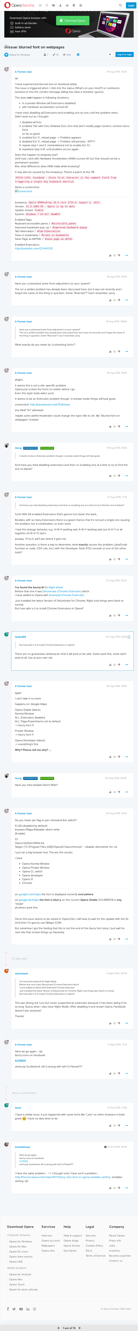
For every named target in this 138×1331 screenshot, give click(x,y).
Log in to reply (125, 54)
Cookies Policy (94, 1245)
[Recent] (47, 5)
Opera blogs (71, 1240)
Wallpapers (48, 1245)
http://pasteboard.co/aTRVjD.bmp (50, 404)
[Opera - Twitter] (14, 1309)
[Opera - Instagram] (34, 1309)
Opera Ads (48, 1250)
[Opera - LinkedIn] (28, 1309)
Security (91, 1235)
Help (67, 1227)
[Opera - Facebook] (8, 1309)
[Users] (60, 5)
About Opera (117, 1235)
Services (48, 1227)
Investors (114, 1250)
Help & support (73, 1235)
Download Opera (75, 20)
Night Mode (56, 587)
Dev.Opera (70, 1250)
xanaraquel (21, 973)
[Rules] (74, 5)
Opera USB (16, 1261)
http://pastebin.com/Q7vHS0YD (34, 248)
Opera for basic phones (23, 1289)
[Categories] (40, 5)
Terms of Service (95, 1255)
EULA (89, 1250)
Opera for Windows (19, 54)
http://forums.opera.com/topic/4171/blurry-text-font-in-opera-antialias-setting (62, 1177)
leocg (18, 447)
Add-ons (47, 1235)
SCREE (22, 1161)
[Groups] (67, 5)
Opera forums (72, 1245)
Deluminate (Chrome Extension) (62, 591)
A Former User (23, 71)
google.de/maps (29, 899)
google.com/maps (30, 894)
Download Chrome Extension (66, 595)
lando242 (20, 636)
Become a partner (120, 1255)
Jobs (112, 1245)
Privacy (90, 1240)
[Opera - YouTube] (21, 1309)
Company (116, 1227)
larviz (18, 1107)
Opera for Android (20, 1274)
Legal (90, 1227)
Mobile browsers (16, 1268)
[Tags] (53, 5)
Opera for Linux (18, 1251)
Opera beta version (21, 1256)
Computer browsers (18, 1235)
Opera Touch (17, 1284)
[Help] (80, 5)
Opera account (51, 1240)
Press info (115, 1240)
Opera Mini (15, 1279)
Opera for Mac (18, 1246)
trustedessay (22, 1146)
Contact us (115, 1260)
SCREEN (20, 1060)
